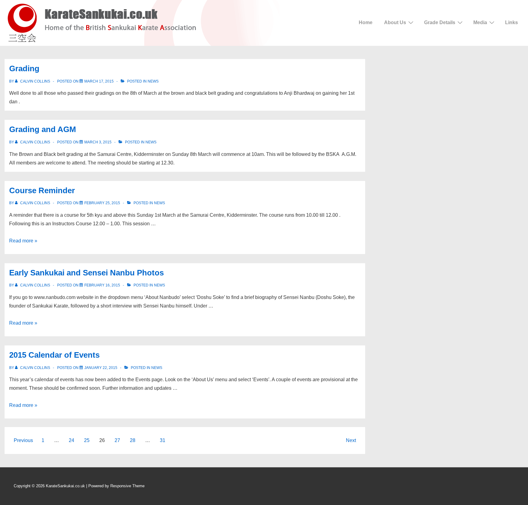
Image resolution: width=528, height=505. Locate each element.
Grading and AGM (42, 129)
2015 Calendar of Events (54, 354)
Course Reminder (42, 190)
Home (365, 22)
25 (87, 440)
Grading (24, 68)
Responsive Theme (127, 486)
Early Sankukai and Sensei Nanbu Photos (86, 272)
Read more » (23, 240)
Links (511, 22)
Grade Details (439, 22)
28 (132, 440)
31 (162, 440)
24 (71, 440)
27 (117, 440)
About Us (395, 22)
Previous (23, 440)
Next (351, 440)
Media (480, 22)
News (153, 81)
